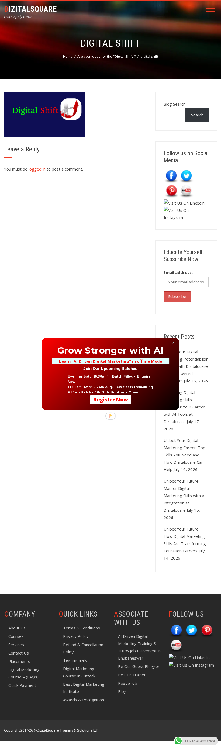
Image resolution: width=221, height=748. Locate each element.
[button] (110, 350)
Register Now (110, 399)
